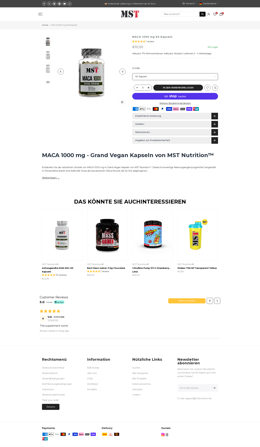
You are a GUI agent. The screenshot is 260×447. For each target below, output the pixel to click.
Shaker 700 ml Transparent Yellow (197, 268)
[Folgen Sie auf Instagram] (163, 434)
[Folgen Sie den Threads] (167, 434)
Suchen (136, 367)
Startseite (137, 389)
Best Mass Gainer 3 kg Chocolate (106, 268)
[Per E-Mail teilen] (64, 4)
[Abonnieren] (213, 388)
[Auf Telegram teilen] (59, 4)
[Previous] (61, 72)
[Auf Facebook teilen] (44, 4)
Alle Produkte (139, 378)
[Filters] (210, 301)
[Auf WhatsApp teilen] (70, 4)
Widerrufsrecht (50, 373)
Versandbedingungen (53, 378)
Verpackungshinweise (53, 394)
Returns (50, 407)
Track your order (50, 400)
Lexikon (136, 394)
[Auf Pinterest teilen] (54, 4)
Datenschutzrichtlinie (53, 367)
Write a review (186, 300)
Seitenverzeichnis (141, 384)
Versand (178, 53)
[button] (139, 41)
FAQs (90, 378)
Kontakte (92, 389)
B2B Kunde (93, 367)
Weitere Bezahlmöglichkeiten (175, 103)
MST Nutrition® (50, 264)
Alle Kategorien (140, 373)
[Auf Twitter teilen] (49, 4)
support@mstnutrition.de (198, 398)
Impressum (48, 389)
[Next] (122, 72)
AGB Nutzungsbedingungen (57, 384)
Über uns (92, 373)
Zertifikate (92, 384)
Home (45, 25)
